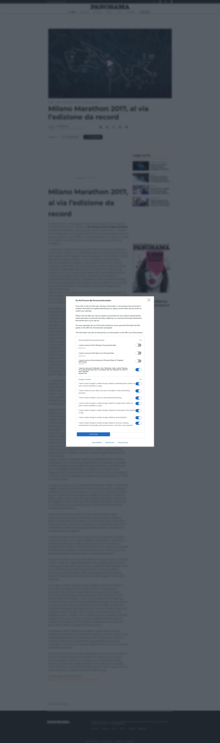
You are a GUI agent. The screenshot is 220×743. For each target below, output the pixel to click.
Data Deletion (97, 442)
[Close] (149, 300)
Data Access (110, 442)
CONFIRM (93, 434)
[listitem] (110, 340)
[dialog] (110, 371)
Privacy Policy (123, 442)
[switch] (138, 345)
